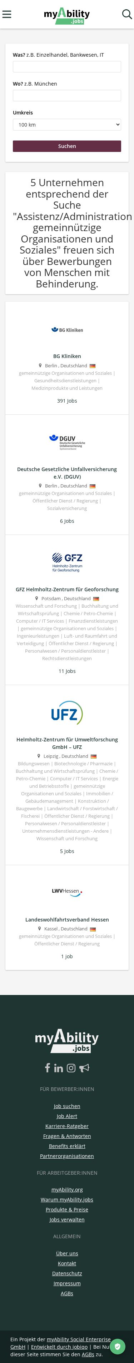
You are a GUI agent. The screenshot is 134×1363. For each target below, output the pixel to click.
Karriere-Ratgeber (67, 1126)
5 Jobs (67, 851)
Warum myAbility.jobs (67, 1199)
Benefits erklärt (67, 1146)
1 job (67, 956)
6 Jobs (67, 520)
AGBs (67, 1293)
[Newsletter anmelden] (84, 1068)
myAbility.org (67, 1189)
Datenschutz (67, 1273)
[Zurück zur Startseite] (67, 14)
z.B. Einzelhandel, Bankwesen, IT (58, 54)
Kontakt (67, 1263)
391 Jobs (67, 400)
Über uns (67, 1253)
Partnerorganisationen (67, 1156)
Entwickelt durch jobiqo (59, 1346)
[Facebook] (49, 1068)
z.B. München (35, 83)
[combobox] (67, 66)
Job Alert (67, 1116)
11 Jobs (67, 671)
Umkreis (23, 112)
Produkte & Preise (67, 1209)
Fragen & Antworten (67, 1136)
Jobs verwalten (67, 1219)
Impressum (67, 1283)
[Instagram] (72, 1068)
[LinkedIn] (59, 1068)
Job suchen (67, 1106)
